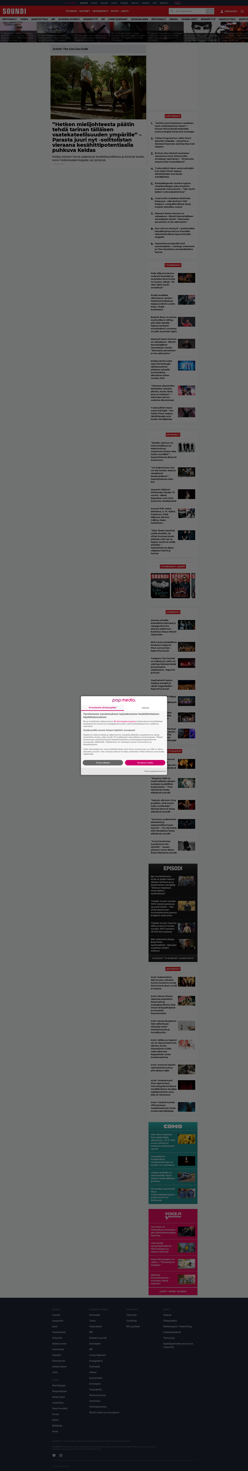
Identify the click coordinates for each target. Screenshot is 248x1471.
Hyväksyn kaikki (145, 762)
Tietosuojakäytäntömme (155, 771)
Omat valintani (103, 762)
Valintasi (145, 708)
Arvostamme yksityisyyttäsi (102, 707)
